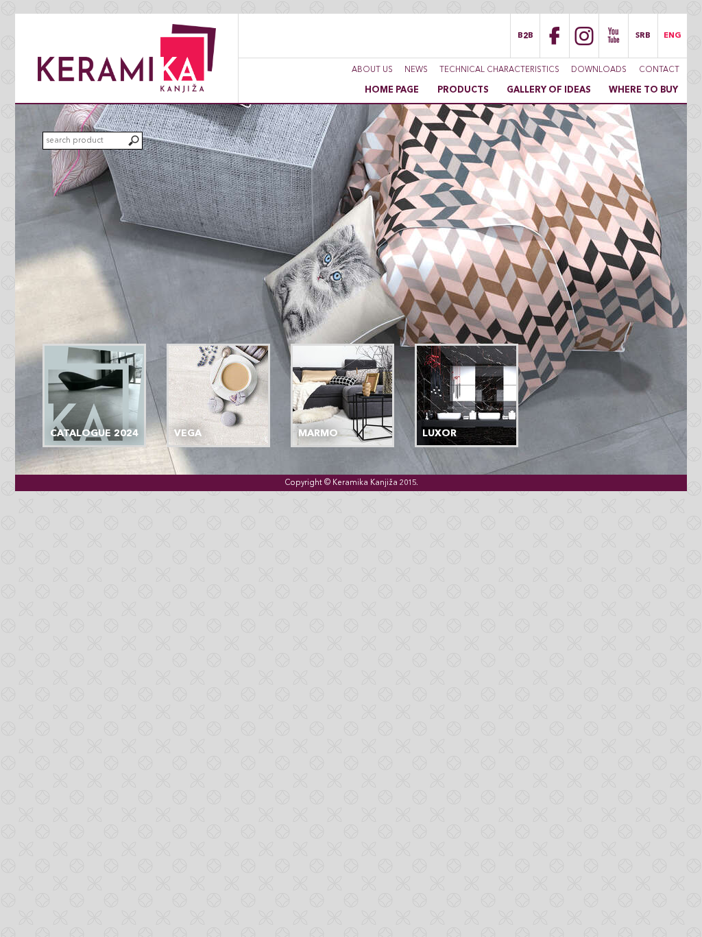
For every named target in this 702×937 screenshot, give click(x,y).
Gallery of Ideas (549, 90)
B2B (525, 36)
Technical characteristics (499, 70)
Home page (392, 90)
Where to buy (643, 90)
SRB (643, 36)
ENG (672, 36)
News (416, 70)
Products (463, 90)
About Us (372, 70)
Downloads (599, 70)
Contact (659, 70)
